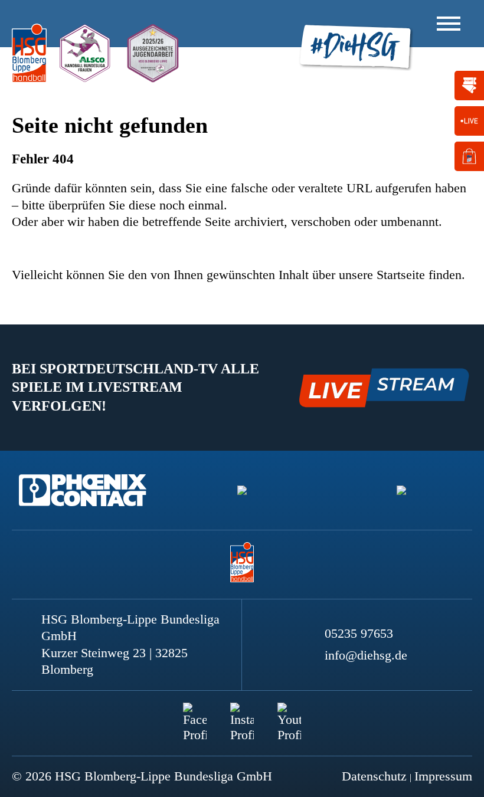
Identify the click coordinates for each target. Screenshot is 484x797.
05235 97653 (359, 633)
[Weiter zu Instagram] (242, 714)
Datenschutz (374, 776)
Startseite (401, 274)
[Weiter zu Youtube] (289, 714)
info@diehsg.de (366, 655)
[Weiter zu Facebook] (195, 714)
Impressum (443, 776)
